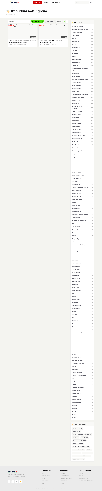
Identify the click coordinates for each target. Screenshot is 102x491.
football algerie (78, 444)
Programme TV (56, 2)
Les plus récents (37, 21)
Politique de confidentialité (86, 480)
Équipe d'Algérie (64, 475)
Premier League (46, 475)
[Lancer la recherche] (87, 2)
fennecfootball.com (62, 489)
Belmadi (87, 456)
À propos (81, 473)
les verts (75, 437)
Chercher (59, 21)
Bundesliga (45, 480)
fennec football (78, 456)
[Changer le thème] (91, 2)
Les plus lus (49, 21)
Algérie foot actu (78, 459)
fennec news (76, 453)
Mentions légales (83, 478)
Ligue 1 (43, 473)
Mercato (62, 473)
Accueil (8, 8)
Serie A (43, 483)
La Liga (43, 478)
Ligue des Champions (66, 478)
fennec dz (88, 434)
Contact (81, 475)
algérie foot (76, 431)
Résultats (62, 483)
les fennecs (84, 437)
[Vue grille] (64, 21)
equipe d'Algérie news (79, 440)
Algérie (89, 450)
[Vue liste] (67, 21)
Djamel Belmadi (87, 453)
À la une (38, 2)
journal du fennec (78, 450)
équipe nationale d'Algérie (81, 447)
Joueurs (46, 2)
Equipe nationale (78, 434)
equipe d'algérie (77, 428)
